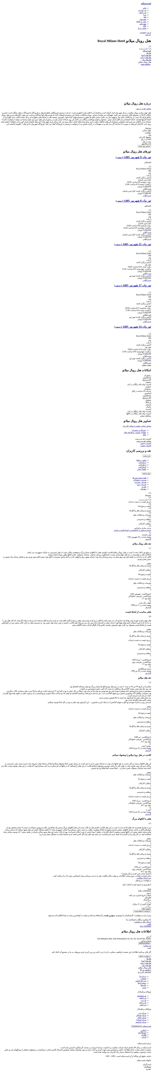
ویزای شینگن (141, 1015)
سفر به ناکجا (141, 22)
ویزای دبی (142, 1013)
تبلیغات (143, 979)
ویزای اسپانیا (141, 1020)
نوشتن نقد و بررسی (143, 109)
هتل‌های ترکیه (145, 58)
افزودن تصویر (145, 446)
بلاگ (144, 26)
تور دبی (143, 1000)
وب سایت (147, 946)
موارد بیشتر (146, 365)
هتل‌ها (149, 53)
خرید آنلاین (147, 189)
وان (149, 135)
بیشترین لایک (140, 530)
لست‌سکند (146, 3)
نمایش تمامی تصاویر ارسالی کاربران (137, 426)
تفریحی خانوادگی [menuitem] (139, 480)
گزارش (148, 539)
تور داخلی (142, 13)
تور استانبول (141, 996)
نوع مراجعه (146, 473)
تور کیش (143, 1005)
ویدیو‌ (144, 988)
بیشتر (149, 563)
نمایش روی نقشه (144, 146)
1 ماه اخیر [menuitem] (142, 463)
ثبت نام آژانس (140, 981)
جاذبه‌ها (143, 985)
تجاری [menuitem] (144, 487)
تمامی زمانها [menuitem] (141, 460)
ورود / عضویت (145, 32)
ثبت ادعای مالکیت (144, 878)
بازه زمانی (146, 456)
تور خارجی (142, 10)
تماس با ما (142, 28)
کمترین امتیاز (119, 530)
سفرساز (143, 19)
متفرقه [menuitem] (143, 489)
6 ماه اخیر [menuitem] (142, 467)
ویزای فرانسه (141, 1022)
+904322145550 (144, 943)
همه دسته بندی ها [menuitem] (139, 478)
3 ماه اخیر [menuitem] (142, 465)
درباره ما (142, 976)
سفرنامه (143, 24)
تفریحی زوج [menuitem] (141, 485)
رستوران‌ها (142, 983)
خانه (144, 8)
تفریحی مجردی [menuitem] (140, 482)
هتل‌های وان (146, 60)
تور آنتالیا (143, 998)
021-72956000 (136, 1026)
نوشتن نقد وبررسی (143, 441)
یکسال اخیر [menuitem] (141, 469)
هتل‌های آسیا (146, 55)
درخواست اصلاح (144, 956)
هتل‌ (144, 17)
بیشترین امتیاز (129, 530)
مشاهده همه (145, 64)
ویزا (144, 15)
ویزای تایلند (142, 1018)
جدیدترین (148, 530)
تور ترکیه (142, 1003)
